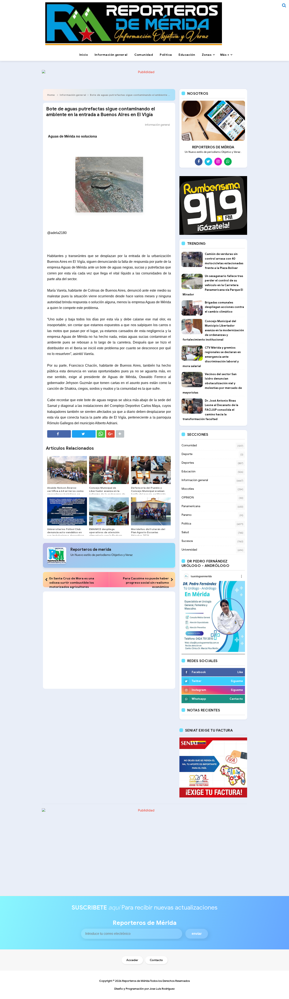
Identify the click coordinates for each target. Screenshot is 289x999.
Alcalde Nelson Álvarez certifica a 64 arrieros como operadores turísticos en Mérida (65, 492)
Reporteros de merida (90, 549)
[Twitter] (208, 161)
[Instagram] (218, 161)
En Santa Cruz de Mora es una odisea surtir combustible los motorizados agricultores (71, 582)
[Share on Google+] (110, 434)
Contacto (156, 960)
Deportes (188, 463)
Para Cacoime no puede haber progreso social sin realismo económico (146, 582)
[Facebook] (198, 161)
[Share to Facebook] (59, 434)
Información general (73, 94)
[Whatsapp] (228, 161)
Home (51, 94)
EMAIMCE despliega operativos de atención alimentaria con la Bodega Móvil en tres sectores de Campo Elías (106, 535)
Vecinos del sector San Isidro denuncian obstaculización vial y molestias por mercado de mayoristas (212, 383)
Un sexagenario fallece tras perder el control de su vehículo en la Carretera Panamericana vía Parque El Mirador (213, 285)
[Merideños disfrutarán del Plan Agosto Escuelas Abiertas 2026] (151, 511)
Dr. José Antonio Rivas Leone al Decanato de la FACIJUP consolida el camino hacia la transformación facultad (210, 410)
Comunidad (189, 445)
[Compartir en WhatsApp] (101, 434)
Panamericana (191, 506)
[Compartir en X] (84, 434)
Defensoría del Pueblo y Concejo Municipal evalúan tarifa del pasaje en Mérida (148, 491)
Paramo (186, 515)
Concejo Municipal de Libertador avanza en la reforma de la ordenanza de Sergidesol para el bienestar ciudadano (107, 494)
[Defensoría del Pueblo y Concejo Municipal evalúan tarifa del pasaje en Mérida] (151, 470)
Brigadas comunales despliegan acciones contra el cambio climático (224, 307)
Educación (188, 471)
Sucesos (187, 541)
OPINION (188, 497)
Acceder (132, 960)
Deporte (187, 454)
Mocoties (188, 489)
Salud (185, 532)
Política (186, 523)
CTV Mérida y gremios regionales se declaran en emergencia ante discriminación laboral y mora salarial (212, 357)
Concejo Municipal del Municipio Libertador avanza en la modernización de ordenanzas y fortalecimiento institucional (213, 330)
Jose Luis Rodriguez (162, 989)
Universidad (189, 549)
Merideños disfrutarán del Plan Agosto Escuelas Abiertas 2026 (148, 532)
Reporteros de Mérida (136, 981)
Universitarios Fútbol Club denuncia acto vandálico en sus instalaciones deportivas (65, 532)
